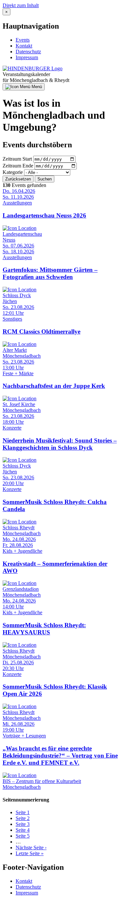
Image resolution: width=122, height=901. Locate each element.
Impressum (27, 57)
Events (23, 40)
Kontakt (24, 45)
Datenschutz (28, 51)
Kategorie (13, 172)
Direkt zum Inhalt (21, 5)
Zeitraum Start (17, 159)
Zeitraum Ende (18, 165)
